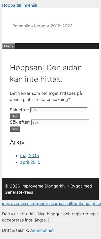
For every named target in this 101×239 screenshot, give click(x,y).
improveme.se (15, 203)
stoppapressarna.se (48, 203)
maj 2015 (29, 155)
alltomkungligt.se (84, 203)
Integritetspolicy (66, 220)
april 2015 (30, 162)
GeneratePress (19, 192)
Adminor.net (42, 230)
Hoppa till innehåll (19, 5)
